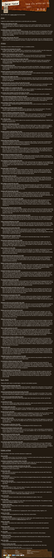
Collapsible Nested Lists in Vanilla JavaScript (11, 356)
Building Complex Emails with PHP (8, 263)
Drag (2, 456)
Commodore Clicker (18, 553)
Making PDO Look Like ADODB (8, 434)
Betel (2, 485)
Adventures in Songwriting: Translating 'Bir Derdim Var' (13, 465)
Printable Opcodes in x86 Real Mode (9, 131)
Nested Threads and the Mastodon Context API (11, 96)
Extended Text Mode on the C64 (8, 270)
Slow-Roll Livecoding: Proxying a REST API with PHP (13, 82)
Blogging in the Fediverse (6, 23)
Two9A (31, 552)
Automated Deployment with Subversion (10, 255)
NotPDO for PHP (4, 418)
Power (2, 495)
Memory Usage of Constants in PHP (9, 154)
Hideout (2, 521)
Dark (5, 8)
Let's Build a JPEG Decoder (7, 37)
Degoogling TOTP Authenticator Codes (9, 54)
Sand (2, 540)
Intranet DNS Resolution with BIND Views (10, 287)
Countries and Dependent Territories (9, 427)
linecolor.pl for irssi (5, 411)
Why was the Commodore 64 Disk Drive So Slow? (12, 59)
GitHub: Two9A (41, 9)
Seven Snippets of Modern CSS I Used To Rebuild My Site (14, 102)
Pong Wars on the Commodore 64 (8, 49)
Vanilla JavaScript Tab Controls (8, 227)
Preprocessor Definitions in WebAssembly (10, 112)
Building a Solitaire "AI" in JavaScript (9, 87)
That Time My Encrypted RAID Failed (9, 396)
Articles (3, 43)
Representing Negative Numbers (8, 385)
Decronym (17, 552)
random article (14, 14)
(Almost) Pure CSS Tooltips (7, 76)
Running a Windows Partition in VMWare (10, 337)
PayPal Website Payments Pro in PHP (9, 198)
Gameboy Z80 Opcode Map (7, 191)
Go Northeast (4, 516)
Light (2, 499)
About (4, 553)
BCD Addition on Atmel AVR (7, 183)
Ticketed (3, 475)
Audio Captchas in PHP (6, 175)
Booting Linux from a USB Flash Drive (9, 310)
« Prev (4, 557)
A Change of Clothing (5, 543)
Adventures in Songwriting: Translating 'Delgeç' (11, 461)
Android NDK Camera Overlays (8, 146)
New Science (4, 504)
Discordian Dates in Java (6, 168)
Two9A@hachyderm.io (35, 551)
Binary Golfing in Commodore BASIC (9, 107)
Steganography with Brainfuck (7, 123)
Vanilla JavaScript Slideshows (7, 221)
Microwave (3, 535)
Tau (1, 531)
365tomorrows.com (21, 519)
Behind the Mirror (5, 480)
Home (4, 551)
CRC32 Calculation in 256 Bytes (8, 424)
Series (2, 18)
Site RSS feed (44, 9)
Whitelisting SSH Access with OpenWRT (10, 302)
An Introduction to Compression (8, 295)
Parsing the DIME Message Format (9, 207)
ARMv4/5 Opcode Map (6, 319)
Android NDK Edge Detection (7, 140)
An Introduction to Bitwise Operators (9, 361)
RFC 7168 (3, 118)
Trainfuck (3, 347)
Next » (11, 557)
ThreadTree (17, 551)
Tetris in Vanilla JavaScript (6, 328)
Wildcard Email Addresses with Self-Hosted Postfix (12, 391)
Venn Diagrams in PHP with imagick (9, 160)
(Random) (14, 557)
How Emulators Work (5, 406)
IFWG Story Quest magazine (22, 493)
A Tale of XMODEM (5, 65)
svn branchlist (4, 401)
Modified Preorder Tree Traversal (8, 235)
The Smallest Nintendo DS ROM (8, 370)
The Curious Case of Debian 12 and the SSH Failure (12, 92)
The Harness (4, 490)
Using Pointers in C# (5, 248)
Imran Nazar (10, 3)
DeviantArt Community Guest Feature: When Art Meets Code (14, 71)
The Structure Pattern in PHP (7, 279)
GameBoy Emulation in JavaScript (8, 29)
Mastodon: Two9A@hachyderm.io (38, 9)
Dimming (3, 470)
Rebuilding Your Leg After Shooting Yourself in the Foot (13, 215)
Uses (7, 553)
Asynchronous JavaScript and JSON (9, 240)
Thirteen (3, 526)
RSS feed (5, 552)
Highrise (2, 513)
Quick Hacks (5, 379)
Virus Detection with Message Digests (9, 441)
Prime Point (3, 509)
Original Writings (6, 450)
